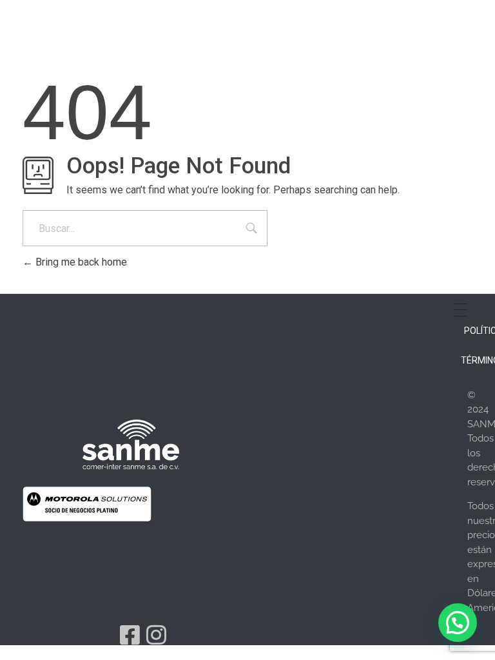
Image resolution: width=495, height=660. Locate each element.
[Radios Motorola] (130, 444)
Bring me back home (80, 262)
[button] (457, 622)
